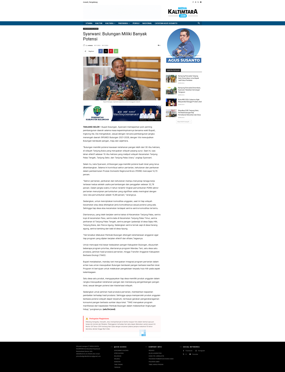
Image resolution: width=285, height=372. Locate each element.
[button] (199, 23)
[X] (198, 2)
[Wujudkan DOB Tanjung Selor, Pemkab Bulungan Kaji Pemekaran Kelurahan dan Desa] (171, 113)
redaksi (90, 45)
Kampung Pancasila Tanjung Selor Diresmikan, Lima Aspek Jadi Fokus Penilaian (188, 78)
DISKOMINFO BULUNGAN (91, 29)
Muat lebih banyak (183, 122)
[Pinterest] (111, 51)
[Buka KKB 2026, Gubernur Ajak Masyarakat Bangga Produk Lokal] (171, 102)
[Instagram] (195, 2)
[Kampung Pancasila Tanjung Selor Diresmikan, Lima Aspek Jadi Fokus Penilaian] (171, 79)
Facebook (189, 351)
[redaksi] (84, 45)
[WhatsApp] (116, 51)
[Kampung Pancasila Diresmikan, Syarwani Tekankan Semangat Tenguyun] (171, 90)
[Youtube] (200, 2)
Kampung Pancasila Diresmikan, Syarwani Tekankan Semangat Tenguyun (189, 90)
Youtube (195, 354)
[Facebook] (193, 2)
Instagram (201, 351)
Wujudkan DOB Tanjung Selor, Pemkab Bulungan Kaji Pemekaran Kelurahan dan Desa (189, 113)
